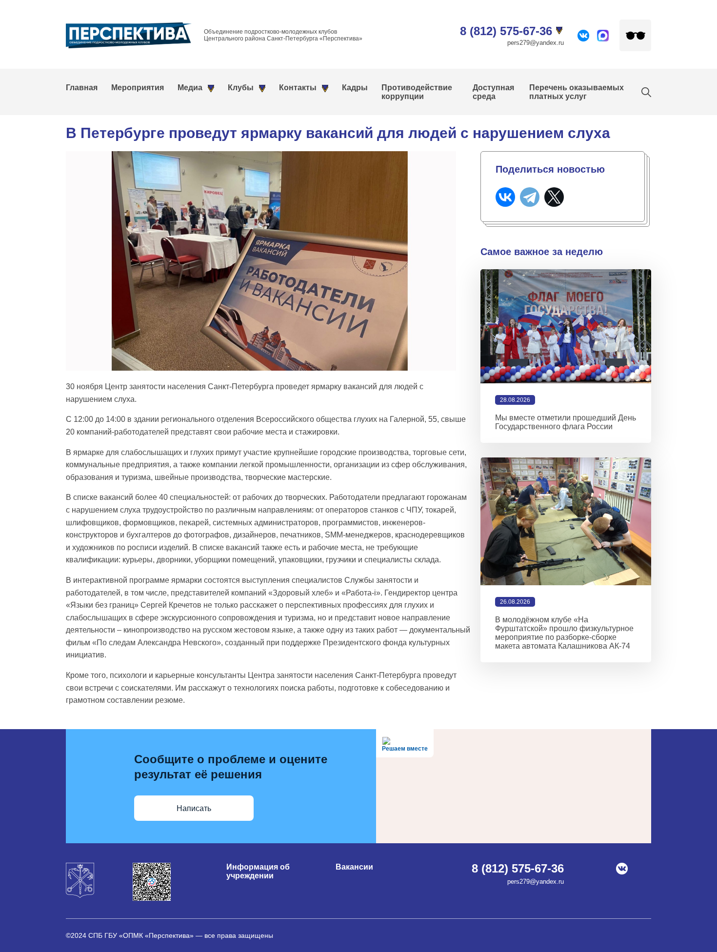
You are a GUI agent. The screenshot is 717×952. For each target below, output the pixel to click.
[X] (554, 197)
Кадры (355, 87)
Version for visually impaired (635, 35)
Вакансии (354, 867)
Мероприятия (137, 87)
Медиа (190, 87)
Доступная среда (493, 91)
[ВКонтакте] (505, 197)
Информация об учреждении (258, 871)
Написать (194, 808)
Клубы (241, 87)
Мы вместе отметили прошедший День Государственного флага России (565, 422)
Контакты (298, 87)
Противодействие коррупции (416, 91)
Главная (82, 87)
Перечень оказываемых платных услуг (576, 91)
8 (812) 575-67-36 (506, 31)
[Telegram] (529, 197)
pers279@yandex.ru (535, 42)
